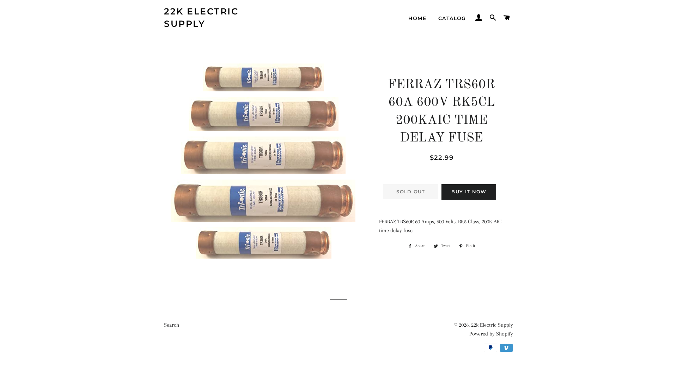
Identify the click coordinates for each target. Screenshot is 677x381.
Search (171, 325)
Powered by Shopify (491, 334)
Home (417, 18)
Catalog (452, 18)
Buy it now (468, 191)
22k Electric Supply (201, 17)
